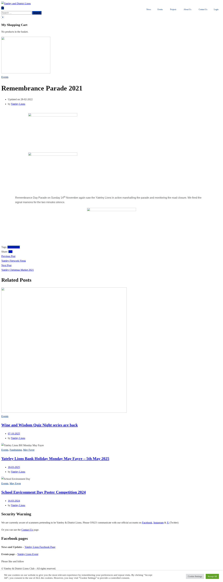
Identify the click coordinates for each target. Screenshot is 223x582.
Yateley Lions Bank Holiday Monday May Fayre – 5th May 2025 (55, 458)
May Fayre (28, 449)
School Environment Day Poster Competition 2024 (43, 492)
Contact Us (27, 529)
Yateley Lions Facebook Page (40, 547)
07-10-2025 (14, 433)
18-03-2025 (14, 467)
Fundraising (16, 449)
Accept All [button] (212, 576)
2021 (10, 247)
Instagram (158, 522)
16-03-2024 (14, 500)
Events (4, 77)
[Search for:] (16, 12)
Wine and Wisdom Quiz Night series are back (39, 425)
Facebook (147, 522)
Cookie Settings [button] (195, 576)
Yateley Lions (18, 104)
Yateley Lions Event (27, 554)
